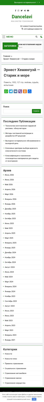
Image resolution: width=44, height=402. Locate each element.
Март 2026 (9, 194)
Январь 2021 (10, 340)
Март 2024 (9, 282)
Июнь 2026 (9, 180)
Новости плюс (11, 359)
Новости (8, 354)
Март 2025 (9, 238)
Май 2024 (9, 277)
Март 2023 (9, 330)
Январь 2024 (10, 291)
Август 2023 (10, 306)
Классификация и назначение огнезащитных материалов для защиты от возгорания (22, 158)
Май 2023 (9, 320)
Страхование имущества (15, 383)
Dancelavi (22, 16)
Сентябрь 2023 (11, 301)
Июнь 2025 (9, 223)
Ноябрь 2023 (10, 296)
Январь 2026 (10, 204)
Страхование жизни (13, 378)
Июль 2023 (9, 311)
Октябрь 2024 (10, 262)
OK (34, 399)
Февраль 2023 (10, 335)
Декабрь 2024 (10, 252)
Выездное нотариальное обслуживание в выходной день (21, 3)
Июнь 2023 (9, 316)
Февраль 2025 (10, 243)
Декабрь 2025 (10, 209)
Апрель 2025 (10, 233)
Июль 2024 (9, 272)
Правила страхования (14, 363)
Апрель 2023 (10, 325)
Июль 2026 (9, 175)
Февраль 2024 (10, 286)
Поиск (6, 106)
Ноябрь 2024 (10, 257)
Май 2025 (9, 228)
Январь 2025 (10, 248)
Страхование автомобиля (15, 373)
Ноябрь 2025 (10, 214)
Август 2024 (10, 267)
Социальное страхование (15, 368)
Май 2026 (9, 184)
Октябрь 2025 (10, 218)
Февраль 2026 (10, 199)
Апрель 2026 (10, 189)
